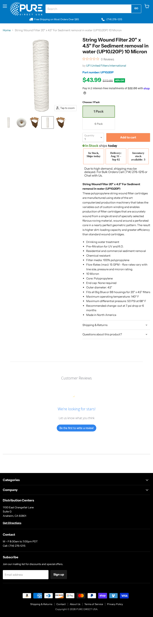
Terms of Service (93, 604)
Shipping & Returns (41, 604)
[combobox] (88, 8)
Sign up (58, 574)
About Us (75, 604)
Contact (61, 604)
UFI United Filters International (106, 65)
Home (7, 30)
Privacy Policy (115, 604)
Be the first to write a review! (76, 428)
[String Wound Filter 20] (8, 122)
